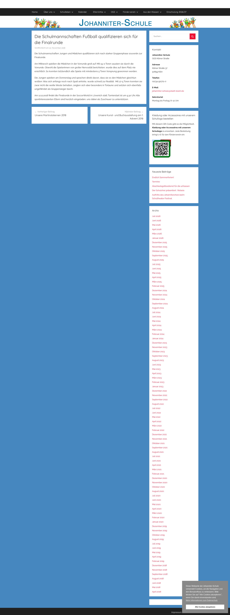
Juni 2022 (156, 412)
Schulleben (65, 12)
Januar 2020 (157, 522)
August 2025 (158, 260)
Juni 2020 (156, 500)
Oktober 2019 (158, 535)
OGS (113, 12)
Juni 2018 (156, 583)
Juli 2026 (156, 216)
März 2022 (157, 426)
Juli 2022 (156, 408)
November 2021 (159, 439)
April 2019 (156, 556)
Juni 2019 (156, 548)
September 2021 (159, 447)
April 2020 (156, 509)
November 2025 (159, 247)
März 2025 (157, 281)
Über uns (48, 12)
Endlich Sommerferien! (163, 177)
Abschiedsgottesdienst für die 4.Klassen (171, 186)
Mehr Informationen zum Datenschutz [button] (202, 600)
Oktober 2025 (158, 251)
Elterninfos (98, 12)
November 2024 (159, 295)
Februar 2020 (158, 517)
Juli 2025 (156, 264)
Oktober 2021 (158, 443)
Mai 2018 (156, 587)
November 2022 (159, 395)
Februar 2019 (158, 561)
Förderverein (129, 12)
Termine (156, 181)
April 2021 (156, 465)
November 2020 (159, 482)
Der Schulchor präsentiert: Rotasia (168, 190)
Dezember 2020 (159, 478)
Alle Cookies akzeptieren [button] (205, 607)
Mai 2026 (156, 225)
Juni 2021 (156, 461)
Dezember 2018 (159, 565)
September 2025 (160, 255)
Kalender (82, 12)
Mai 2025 (156, 273)
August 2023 (158, 360)
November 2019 (159, 530)
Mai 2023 (156, 369)
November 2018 (159, 570)
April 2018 (156, 592)
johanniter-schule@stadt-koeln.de (168, 91)
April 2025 (156, 277)
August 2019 (158, 539)
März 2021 (156, 469)
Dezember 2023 (159, 343)
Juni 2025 (156, 268)
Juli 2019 (156, 543)
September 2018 (159, 574)
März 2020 (157, 513)
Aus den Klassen (151, 12)
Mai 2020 (156, 504)
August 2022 (158, 404)
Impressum (176, 612)
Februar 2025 (158, 286)
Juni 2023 (156, 364)
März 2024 (157, 330)
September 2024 (160, 303)
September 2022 (160, 399)
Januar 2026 (157, 238)
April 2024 (156, 325)
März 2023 (157, 378)
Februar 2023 (158, 382)
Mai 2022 (156, 417)
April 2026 (156, 229)
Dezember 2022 (159, 391)
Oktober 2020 (158, 487)
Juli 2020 (156, 495)
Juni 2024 (156, 316)
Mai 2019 (156, 552)
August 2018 (158, 578)
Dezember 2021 (159, 434)
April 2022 (156, 421)
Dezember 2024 (159, 290)
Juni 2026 (156, 220)
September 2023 (160, 356)
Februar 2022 (158, 430)
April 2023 (156, 373)
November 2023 (159, 347)
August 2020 (158, 491)
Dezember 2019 (159, 526)
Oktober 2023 (158, 351)
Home (35, 12)
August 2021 (158, 452)
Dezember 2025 (159, 242)
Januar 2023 (157, 386)
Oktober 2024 (158, 299)
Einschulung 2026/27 (176, 12)
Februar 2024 (158, 334)
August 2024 (158, 308)
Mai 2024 (156, 321)
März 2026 (157, 233)
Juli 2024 (156, 312)
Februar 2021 (158, 474)
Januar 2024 (157, 338)
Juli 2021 (156, 456)
